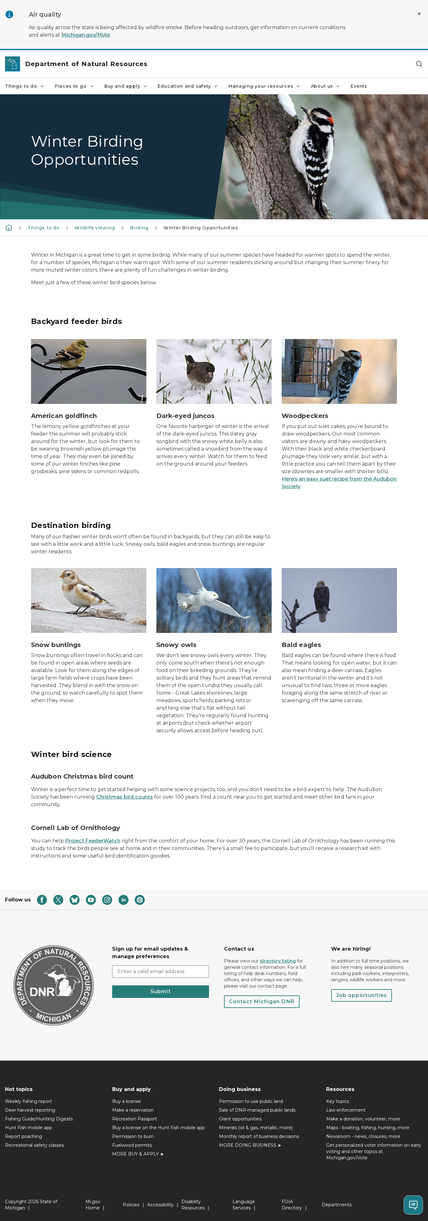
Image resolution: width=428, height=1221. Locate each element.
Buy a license (126, 1101)
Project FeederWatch (92, 841)
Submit (160, 991)
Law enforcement (346, 1110)
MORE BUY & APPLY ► (138, 1154)
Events (359, 86)
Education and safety (184, 86)
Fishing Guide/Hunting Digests (39, 1119)
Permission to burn (133, 1136)
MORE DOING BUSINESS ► (250, 1145)
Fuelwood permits (132, 1145)
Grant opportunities (240, 1119)
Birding (139, 228)
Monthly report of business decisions (259, 1136)
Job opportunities (361, 995)
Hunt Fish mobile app (28, 1127)
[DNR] (9, 227)
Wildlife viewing (95, 228)
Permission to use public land (251, 1101)
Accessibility (160, 1205)
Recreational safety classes (34, 1145)
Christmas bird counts (124, 797)
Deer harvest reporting (30, 1110)
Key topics (337, 1101)
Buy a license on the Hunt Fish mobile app (158, 1127)
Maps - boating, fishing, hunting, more (368, 1127)
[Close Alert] (419, 14)
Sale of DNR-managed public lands (257, 1110)
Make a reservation (133, 1110)
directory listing (278, 961)
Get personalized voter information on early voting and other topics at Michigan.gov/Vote (373, 1151)
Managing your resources (260, 86)
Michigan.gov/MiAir (85, 35)
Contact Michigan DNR (262, 1001)
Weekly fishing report (28, 1101)
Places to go (71, 86)
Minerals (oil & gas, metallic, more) (256, 1127)
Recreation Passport (134, 1119)
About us (322, 86)
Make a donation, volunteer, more (363, 1119)
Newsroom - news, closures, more (363, 1136)
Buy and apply (122, 86)
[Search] (419, 64)
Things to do (21, 86)
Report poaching (23, 1136)
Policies (131, 1205)
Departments (337, 1205)
